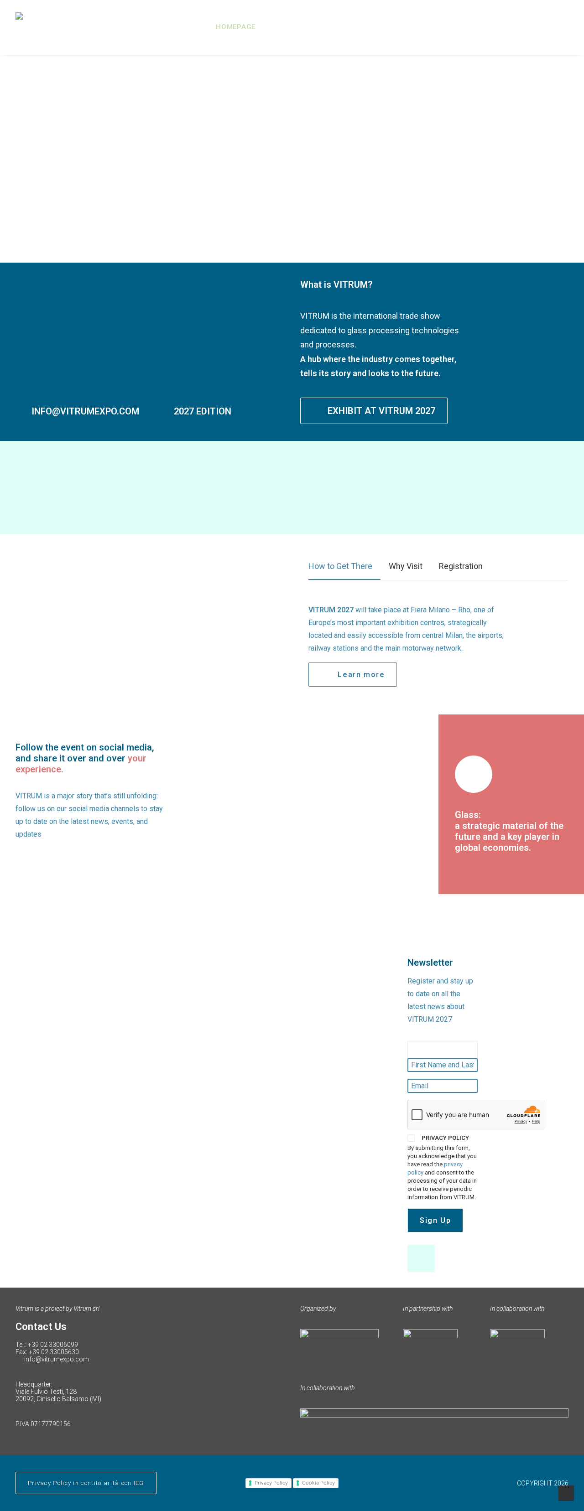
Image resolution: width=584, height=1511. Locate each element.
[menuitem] (239, 27)
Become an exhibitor (459, 27)
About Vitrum (297, 27)
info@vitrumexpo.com (56, 1359)
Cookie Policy (318, 1483)
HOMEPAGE (236, 27)
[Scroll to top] (566, 1492)
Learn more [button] (361, 674)
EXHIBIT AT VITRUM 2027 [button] (381, 410)
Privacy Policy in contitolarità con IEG (86, 1483)
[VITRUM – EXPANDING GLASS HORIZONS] (66, 27)
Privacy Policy (271, 1483)
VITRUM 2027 (371, 27)
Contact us (546, 27)
